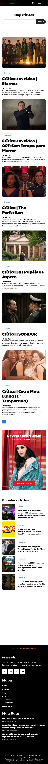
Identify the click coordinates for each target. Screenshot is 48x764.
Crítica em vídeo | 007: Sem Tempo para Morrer (24, 145)
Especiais (5, 721)
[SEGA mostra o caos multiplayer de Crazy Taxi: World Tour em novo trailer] (8, 529)
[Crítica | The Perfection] (24, 181)
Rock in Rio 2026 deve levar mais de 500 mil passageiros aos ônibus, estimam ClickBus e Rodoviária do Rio (31, 514)
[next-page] (18, 421)
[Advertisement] (24, 620)
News (21, 506)
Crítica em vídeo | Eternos (19, 81)
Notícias (22, 542)
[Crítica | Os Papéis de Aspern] (24, 246)
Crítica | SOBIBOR (19, 334)
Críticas (7, 202)
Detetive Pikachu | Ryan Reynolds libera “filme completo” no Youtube (24, 726)
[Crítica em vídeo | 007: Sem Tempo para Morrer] (24, 114)
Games (21, 525)
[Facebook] (4, 671)
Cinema (7, 73)
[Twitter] (16, 671)
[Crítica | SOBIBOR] (24, 308)
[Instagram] (10, 671)
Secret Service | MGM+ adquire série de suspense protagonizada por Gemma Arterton (31, 566)
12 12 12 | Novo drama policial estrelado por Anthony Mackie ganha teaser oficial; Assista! (31, 583)
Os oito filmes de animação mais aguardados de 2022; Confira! (20, 735)
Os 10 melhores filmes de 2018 (18, 718)
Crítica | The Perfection (14, 210)
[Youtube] (22, 671)
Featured (7, 135)
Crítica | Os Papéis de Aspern (23, 274)
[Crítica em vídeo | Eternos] (24, 52)
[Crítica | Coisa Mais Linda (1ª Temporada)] (24, 365)
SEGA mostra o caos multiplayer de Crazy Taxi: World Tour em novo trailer (29, 531)
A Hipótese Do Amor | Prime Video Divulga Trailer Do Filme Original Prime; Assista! (31, 548)
